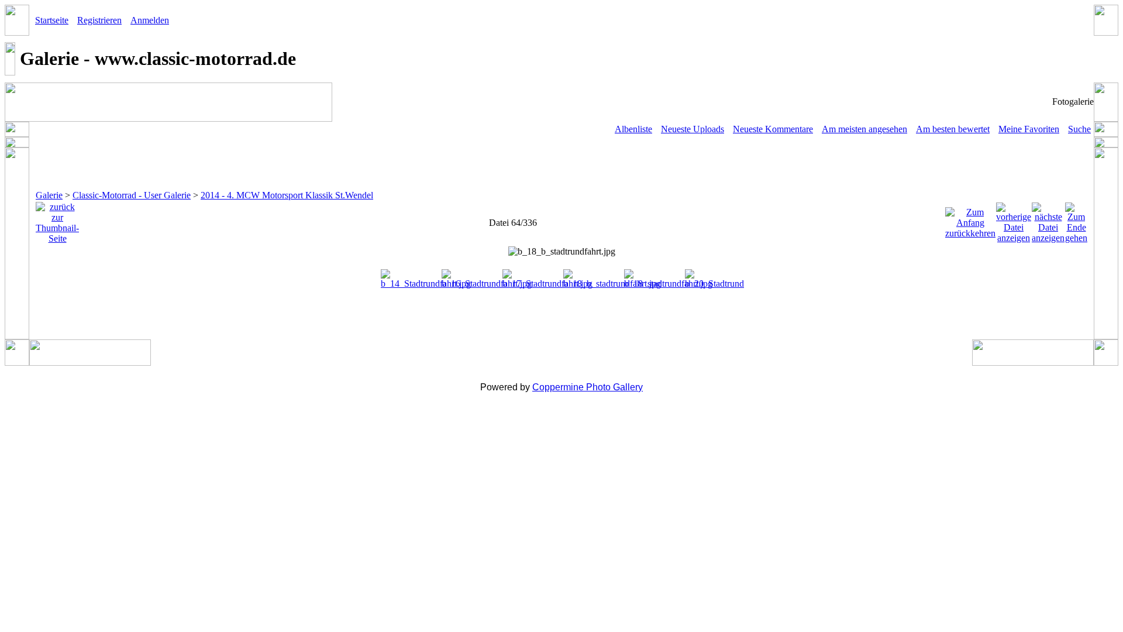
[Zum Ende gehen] (1076, 220)
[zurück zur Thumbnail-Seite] (57, 220)
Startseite (51, 20)
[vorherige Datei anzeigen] (1013, 220)
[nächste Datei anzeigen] (1048, 220)
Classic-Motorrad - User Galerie (132, 195)
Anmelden (149, 20)
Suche (1079, 129)
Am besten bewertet (953, 129)
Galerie (49, 195)
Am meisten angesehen (864, 129)
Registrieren (99, 20)
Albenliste (633, 129)
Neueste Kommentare (773, 129)
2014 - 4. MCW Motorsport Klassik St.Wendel (287, 195)
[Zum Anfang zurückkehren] (970, 220)
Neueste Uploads (692, 129)
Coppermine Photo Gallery (587, 387)
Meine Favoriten (1028, 129)
